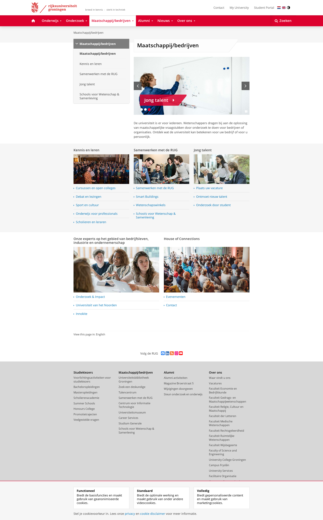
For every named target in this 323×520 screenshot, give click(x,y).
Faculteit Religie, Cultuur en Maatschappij (226, 408)
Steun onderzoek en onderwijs (183, 394)
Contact (218, 8)
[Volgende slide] (245, 86)
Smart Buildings (147, 197)
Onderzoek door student (213, 205)
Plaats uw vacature (209, 188)
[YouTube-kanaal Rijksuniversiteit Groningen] (181, 353)
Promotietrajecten (85, 414)
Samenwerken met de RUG (156, 150)
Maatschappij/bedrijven (88, 32)
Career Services (128, 418)
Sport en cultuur (87, 205)
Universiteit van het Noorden (96, 305)
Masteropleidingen (85, 392)
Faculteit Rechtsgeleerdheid (226, 430)
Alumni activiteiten (175, 378)
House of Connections (182, 239)
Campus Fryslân (219, 465)
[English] (283, 7)
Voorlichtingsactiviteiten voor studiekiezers (92, 379)
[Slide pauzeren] (246, 111)
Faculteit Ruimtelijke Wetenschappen (221, 438)
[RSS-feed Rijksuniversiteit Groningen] (172, 353)
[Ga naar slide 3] (149, 109)
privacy (130, 514)
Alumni (169, 372)
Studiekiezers (83, 372)
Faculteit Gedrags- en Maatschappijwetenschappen (227, 399)
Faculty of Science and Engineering (223, 452)
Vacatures (215, 383)
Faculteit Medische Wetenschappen (220, 423)
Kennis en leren (86, 150)
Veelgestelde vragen (86, 420)
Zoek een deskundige (132, 387)
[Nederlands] (279, 7)
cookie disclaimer (152, 514)
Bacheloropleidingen (87, 387)
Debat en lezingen (88, 197)
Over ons (215, 372)
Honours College (84, 409)
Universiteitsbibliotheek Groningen (134, 379)
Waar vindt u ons (219, 378)
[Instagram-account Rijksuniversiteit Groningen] (176, 353)
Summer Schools (84, 403)
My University (239, 8)
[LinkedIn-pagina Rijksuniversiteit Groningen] (167, 353)
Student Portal (264, 8)
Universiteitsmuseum (132, 412)
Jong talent (203, 150)
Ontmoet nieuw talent (211, 197)
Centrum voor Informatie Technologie (134, 405)
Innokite (81, 314)
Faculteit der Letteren (222, 416)
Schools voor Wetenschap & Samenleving (156, 215)
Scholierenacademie (86, 398)
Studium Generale (130, 423)
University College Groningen (227, 460)
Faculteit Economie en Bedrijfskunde (223, 390)
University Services (221, 471)
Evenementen (175, 297)
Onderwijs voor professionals (97, 214)
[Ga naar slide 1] (142, 109)
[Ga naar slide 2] (145, 109)
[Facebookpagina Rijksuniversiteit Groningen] (163, 353)
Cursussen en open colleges (96, 188)
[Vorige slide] (138, 86)
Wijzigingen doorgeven (178, 389)
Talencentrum (127, 392)
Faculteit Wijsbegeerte (223, 445)
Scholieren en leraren (91, 222)
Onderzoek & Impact (90, 297)
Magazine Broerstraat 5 (179, 383)
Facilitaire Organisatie (222, 476)
